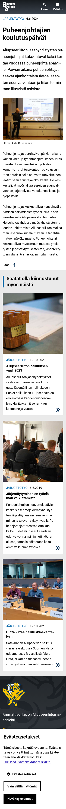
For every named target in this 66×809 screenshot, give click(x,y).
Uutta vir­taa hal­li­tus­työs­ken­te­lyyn (30, 634)
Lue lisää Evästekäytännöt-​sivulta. (27, 762)
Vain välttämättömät (22, 786)
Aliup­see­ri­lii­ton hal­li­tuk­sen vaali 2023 (27, 368)
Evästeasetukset (24, 774)
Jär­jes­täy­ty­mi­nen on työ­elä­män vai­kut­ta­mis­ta (28, 496)
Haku (44, 9)
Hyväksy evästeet (20, 799)
